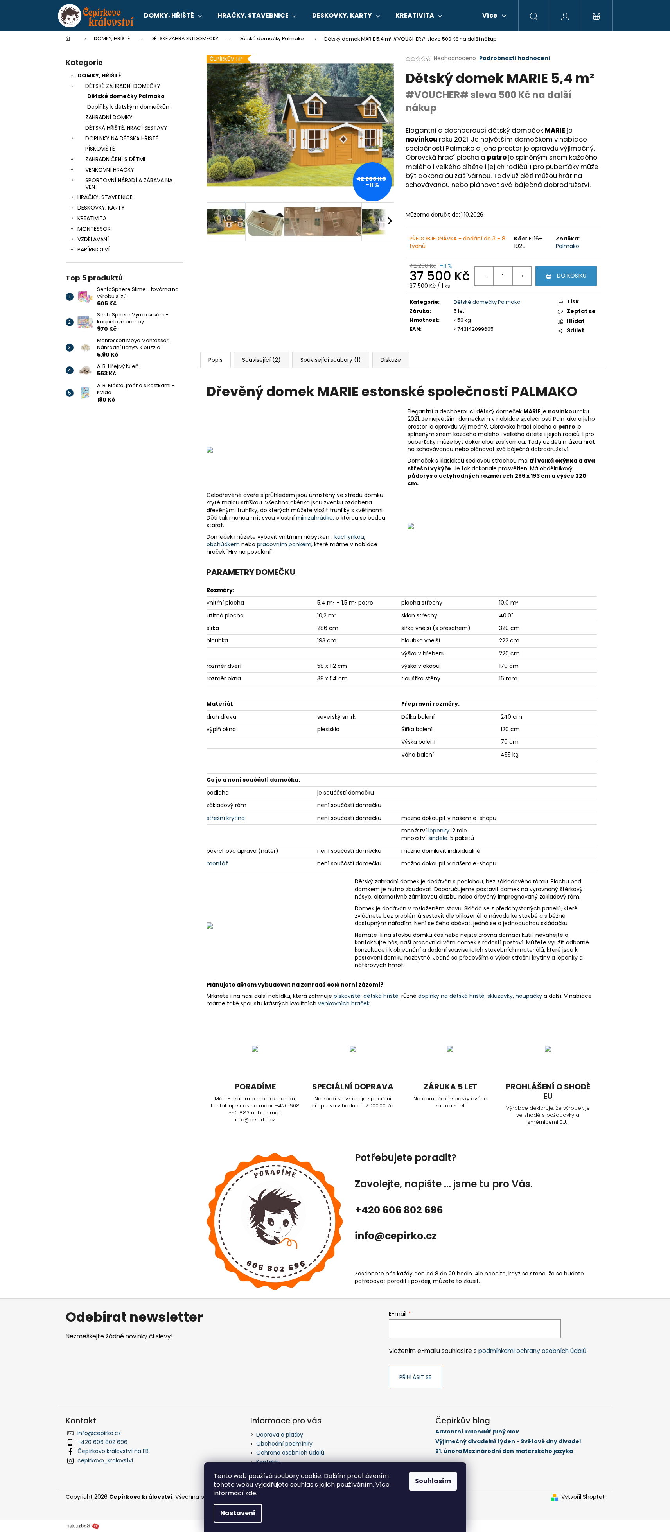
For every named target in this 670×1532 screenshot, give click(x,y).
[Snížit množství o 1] (484, 276)
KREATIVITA (91, 218)
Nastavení (237, 1513)
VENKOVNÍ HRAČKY (109, 170)
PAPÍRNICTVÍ (93, 249)
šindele (437, 838)
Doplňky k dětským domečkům (129, 107)
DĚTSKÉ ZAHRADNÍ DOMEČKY (122, 86)
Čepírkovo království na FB (113, 1451)
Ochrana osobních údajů (290, 1453)
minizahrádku (314, 518)
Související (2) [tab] (261, 360)
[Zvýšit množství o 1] (521, 276)
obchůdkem (224, 544)
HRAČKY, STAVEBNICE (105, 197)
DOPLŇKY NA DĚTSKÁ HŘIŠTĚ (121, 138)
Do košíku (571, 276)
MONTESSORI (94, 229)
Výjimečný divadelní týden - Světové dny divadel (508, 1441)
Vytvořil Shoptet (583, 1497)
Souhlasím (433, 1480)
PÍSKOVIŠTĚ (100, 148)
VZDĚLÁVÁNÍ (93, 239)
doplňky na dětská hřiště (451, 996)
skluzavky (500, 996)
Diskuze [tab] (391, 360)
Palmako (567, 246)
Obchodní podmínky (284, 1444)
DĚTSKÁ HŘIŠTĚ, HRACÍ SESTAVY (126, 128)
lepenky (438, 830)
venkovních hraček (344, 1003)
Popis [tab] (215, 360)
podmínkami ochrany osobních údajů (532, 1351)
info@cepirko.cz (99, 1433)
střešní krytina (226, 818)
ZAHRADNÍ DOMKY (109, 117)
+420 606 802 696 (102, 1442)
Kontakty (268, 1462)
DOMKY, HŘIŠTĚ (99, 75)
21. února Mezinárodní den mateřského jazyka (504, 1451)
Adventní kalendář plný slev (477, 1432)
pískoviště (347, 996)
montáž (217, 863)
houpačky (530, 996)
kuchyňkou (349, 537)
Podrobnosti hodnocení (514, 58)
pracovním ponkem (284, 544)
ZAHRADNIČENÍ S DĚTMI (115, 159)
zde (250, 1493)
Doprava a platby (279, 1435)
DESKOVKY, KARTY (101, 208)
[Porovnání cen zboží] (83, 1525)
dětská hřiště (381, 996)
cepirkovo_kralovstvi (105, 1460)
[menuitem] (173, 15)
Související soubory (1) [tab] (330, 360)
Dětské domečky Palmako (126, 96)
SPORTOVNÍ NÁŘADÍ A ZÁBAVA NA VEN (128, 183)
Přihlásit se (415, 1377)
